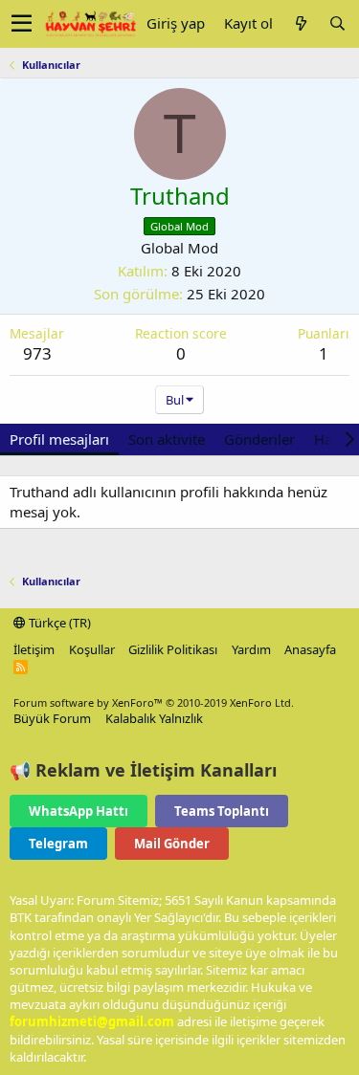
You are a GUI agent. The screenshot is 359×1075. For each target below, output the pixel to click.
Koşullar (92, 649)
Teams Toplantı (221, 811)
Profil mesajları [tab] (59, 439)
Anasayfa (310, 649)
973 (37, 353)
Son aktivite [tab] (166, 439)
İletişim (34, 649)
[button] (21, 24)
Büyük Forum (52, 718)
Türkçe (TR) (58, 622)
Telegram (58, 843)
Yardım (251, 649)
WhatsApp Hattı (78, 811)
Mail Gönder (172, 843)
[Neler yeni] (300, 23)
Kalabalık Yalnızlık (154, 718)
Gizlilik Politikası (172, 649)
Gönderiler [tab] (259, 439)
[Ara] (337, 23)
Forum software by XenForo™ (153, 702)
